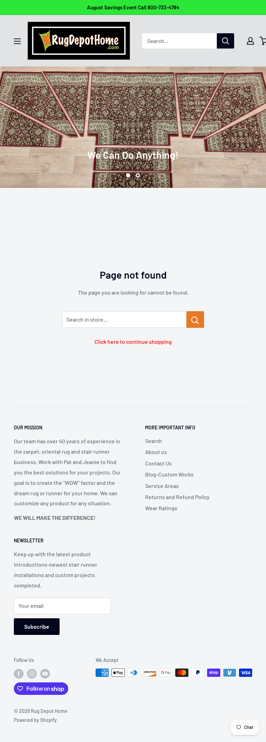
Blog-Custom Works (169, 474)
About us (156, 451)
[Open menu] (17, 41)
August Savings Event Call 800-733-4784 (133, 7)
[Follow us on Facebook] (19, 673)
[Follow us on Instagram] (32, 673)
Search (153, 440)
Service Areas (162, 485)
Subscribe (36, 626)
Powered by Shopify (35, 720)
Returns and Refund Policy (177, 497)
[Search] (225, 41)
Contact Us (158, 463)
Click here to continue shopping (133, 341)
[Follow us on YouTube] (45, 673)
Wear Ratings (161, 508)
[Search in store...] (195, 319)
